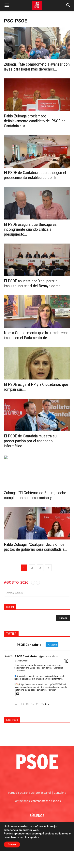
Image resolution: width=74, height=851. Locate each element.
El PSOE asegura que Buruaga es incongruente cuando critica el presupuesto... (30, 229)
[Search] (68, 5)
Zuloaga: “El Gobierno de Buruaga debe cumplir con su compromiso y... (35, 495)
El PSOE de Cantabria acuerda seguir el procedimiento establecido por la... (35, 175)
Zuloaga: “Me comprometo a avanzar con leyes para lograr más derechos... (37, 67)
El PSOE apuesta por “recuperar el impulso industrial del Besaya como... (34, 283)
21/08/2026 (21, 660)
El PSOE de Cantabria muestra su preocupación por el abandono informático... (30, 441)
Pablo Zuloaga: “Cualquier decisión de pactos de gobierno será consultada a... (35, 547)
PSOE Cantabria (26, 656)
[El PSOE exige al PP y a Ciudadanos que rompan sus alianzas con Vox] (37, 363)
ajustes (34, 837)
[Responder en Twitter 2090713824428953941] (16, 704)
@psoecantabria (48, 656)
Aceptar (12, 844)
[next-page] (48, 568)
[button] (6, 5)
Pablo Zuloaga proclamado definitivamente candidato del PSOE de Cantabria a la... (35, 121)
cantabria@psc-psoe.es (46, 801)
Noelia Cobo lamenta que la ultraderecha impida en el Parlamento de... (36, 335)
